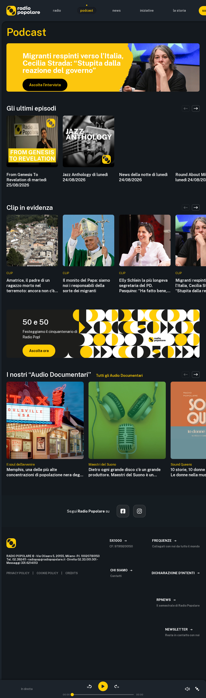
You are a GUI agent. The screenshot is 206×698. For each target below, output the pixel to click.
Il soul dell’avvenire (20, 464)
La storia (179, 10)
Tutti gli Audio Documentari (119, 375)
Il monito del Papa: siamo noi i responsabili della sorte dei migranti (86, 285)
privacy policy (17, 573)
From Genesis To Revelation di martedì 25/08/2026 (26, 179)
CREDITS (71, 573)
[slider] (72, 694)
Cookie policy (47, 573)
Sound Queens (181, 464)
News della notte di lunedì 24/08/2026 (143, 177)
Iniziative (147, 10)
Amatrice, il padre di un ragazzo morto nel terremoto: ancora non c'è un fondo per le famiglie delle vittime (30, 285)
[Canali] (197, 689)
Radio (57, 10)
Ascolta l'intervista (45, 85)
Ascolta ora (39, 351)
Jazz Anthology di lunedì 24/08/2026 (85, 177)
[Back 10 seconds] (89, 686)
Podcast (86, 10)
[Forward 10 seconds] (116, 686)
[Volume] (187, 689)
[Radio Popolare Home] (23, 11)
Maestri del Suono (102, 464)
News (116, 10)
